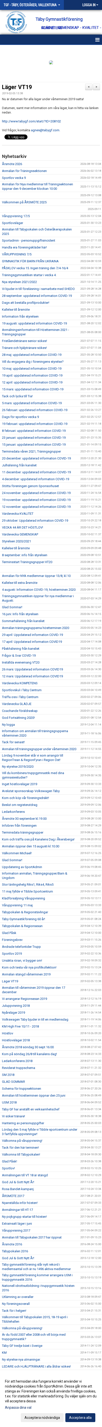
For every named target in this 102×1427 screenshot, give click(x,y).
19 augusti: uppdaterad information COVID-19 (34, 323)
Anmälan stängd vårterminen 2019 (26, 974)
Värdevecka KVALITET (17, 513)
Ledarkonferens (13, 812)
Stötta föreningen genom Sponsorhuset (30, 486)
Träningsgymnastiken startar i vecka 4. (29, 275)
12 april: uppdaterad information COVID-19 (32, 382)
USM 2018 (9, 1102)
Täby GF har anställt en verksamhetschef (30, 1109)
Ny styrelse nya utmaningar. (21, 1359)
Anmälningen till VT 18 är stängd (25, 1175)
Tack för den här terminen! (20, 1147)
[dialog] (51, 1399)
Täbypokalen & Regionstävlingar (25, 912)
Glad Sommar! (12, 607)
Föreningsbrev (12, 940)
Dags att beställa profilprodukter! (25, 302)
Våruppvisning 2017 (16, 1230)
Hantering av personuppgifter (23, 1123)
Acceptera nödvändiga (42, 1418)
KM (4, 1352)
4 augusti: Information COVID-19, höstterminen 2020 (39, 589)
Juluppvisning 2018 (16, 1006)
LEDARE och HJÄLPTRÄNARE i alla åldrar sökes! (36, 1366)
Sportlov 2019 (12, 953)
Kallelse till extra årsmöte (19, 583)
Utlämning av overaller (17, 1297)
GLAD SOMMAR (13, 1082)
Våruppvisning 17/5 (16, 216)
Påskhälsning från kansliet (20, 648)
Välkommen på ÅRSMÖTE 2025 (24, 202)
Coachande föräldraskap (20, 711)
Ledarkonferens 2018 (17, 1061)
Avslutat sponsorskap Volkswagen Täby (31, 791)
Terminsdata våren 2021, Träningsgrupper (31, 451)
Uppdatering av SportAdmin (22, 867)
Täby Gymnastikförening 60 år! (23, 919)
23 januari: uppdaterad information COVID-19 (34, 437)
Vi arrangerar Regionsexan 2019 (24, 999)
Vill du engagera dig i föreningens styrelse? (33, 361)
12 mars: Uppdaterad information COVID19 (32, 676)
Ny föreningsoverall (16, 1304)
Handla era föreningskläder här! (24, 247)
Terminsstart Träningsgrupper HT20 (27, 562)
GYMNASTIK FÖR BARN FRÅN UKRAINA (30, 261)
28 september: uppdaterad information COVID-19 (37, 296)
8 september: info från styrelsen (24, 555)
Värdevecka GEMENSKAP (20, 534)
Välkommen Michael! (17, 853)
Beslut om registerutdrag (19, 805)
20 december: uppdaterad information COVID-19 (36, 458)
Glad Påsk (9, 933)
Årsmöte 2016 (12, 1244)
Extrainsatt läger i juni (17, 1223)
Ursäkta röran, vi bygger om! (22, 960)
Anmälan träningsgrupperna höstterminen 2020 (35, 628)
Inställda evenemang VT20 (20, 662)
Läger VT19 (17, 87)
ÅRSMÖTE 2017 (13, 1196)
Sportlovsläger (12, 223)
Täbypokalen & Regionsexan (22, 926)
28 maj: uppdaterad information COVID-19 (31, 355)
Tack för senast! (13, 742)
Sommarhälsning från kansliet (23, 621)
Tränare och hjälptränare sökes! (24, 348)
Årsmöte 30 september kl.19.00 (24, 818)
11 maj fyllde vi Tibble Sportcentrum (27, 891)
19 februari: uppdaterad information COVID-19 (34, 424)
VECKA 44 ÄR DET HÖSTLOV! (22, 527)
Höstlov (7, 1033)
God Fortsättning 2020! (18, 718)
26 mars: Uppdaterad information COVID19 (32, 669)
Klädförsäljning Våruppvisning (23, 898)
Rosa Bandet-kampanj (18, 1189)
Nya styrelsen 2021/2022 (19, 282)
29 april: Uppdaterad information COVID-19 (32, 635)
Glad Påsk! (9, 1161)
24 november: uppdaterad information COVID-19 (36, 493)
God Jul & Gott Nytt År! (18, 1182)
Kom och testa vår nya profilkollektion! (29, 967)
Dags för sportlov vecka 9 (20, 417)
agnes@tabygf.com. (45, 130)
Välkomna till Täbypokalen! (21, 1154)
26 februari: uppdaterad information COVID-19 (34, 410)
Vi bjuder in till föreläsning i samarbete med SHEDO (38, 289)
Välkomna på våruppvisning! (22, 1140)
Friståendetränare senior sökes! (24, 341)
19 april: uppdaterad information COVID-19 (32, 375)
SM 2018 (8, 1075)
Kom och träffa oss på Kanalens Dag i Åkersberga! (38, 839)
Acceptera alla (80, 1418)
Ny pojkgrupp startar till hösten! (24, 1216)
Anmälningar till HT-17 (17, 1210)
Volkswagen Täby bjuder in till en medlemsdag (35, 1019)
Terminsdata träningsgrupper (22, 832)
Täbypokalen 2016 (15, 1251)
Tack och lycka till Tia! (17, 396)
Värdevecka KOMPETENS (20, 683)
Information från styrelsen (20, 316)
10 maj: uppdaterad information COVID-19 (31, 368)
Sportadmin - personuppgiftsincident (28, 240)
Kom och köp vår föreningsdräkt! (25, 798)
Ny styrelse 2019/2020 (17, 766)
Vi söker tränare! (13, 1116)
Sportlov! (8, 1168)
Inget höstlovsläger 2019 (19, 784)
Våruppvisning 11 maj (17, 905)
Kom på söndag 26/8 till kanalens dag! (29, 1054)
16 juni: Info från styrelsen (20, 614)
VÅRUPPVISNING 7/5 (16, 254)
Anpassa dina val (18, 1407)
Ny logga (8, 724)
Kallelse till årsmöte (16, 309)
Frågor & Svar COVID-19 (19, 655)
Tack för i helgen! (14, 1311)
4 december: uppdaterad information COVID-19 (35, 479)
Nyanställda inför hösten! (20, 1203)
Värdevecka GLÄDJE (16, 704)
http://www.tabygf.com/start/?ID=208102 (31, 121)
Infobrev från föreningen (19, 825)
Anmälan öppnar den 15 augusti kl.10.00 (30, 846)
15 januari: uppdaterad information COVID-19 (34, 444)
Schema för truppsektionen (21, 1088)
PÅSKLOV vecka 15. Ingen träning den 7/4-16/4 (35, 268)
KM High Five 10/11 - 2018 (20, 1026)
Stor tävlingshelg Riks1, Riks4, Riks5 (27, 884)
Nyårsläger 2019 (13, 1012)
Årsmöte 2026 (12, 164)
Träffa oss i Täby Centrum (20, 697)
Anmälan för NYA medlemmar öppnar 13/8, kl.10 (36, 576)
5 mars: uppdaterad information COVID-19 (32, 403)
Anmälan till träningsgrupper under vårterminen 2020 (39, 749)
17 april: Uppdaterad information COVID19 (32, 642)
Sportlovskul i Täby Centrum (22, 690)
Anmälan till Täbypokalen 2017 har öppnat (32, 1237)
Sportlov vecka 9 (14, 178)
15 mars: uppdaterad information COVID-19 (32, 389)
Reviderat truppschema (18, 1068)
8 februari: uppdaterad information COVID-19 (34, 431)
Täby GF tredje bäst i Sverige (22, 1346)
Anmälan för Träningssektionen (24, 171)
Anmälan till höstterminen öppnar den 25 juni (33, 1095)
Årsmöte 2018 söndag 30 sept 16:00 (28, 1047)
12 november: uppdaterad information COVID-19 (36, 507)
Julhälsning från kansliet (19, 465)
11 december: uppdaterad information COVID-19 (36, 472)
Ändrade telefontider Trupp (21, 947)
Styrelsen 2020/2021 (16, 541)
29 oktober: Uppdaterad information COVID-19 (35, 520)
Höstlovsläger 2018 (16, 1040)
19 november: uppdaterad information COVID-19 (36, 500)
